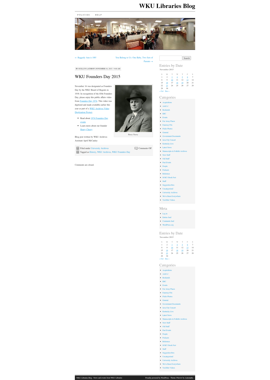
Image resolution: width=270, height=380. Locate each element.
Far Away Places (168, 121)
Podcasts (165, 170)
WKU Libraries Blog (167, 5)
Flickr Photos (167, 128)
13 (187, 80)
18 (177, 82)
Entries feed (166, 217)
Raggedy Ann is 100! (85, 57)
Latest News (167, 147)
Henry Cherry (86, 129)
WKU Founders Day (121, 151)
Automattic (189, 377)
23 (167, 85)
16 (167, 82)
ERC (164, 113)
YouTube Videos (168, 200)
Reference (166, 173)
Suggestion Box (168, 185)
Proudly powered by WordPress (157, 377)
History (93, 151)
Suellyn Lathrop (86, 68)
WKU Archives (104, 151)
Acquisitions (167, 102)
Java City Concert (169, 140)
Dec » (167, 91)
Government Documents (171, 136)
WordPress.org (168, 224)
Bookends (166, 110)
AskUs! (165, 106)
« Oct (161, 91)
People (165, 166)
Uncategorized (167, 188)
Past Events (166, 162)
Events (165, 117)
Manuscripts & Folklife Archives (174, 151)
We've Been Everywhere (171, 196)
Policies (83, 14)
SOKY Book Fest (169, 177)
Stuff (164, 181)
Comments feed (168, 221)
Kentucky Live (167, 143)
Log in (164, 213)
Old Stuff (165, 158)
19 (182, 82)
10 (172, 80)
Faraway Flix (167, 125)
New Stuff (166, 155)
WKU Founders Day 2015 (97, 76)
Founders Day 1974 (88, 100)
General (165, 132)
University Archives (100, 148)
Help (98, 14)
